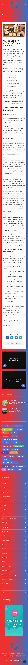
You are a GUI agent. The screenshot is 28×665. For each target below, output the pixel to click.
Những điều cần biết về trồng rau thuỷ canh (17, 403)
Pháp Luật (15, 449)
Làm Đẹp (6, 442)
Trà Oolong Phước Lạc (9, 103)
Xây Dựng (11, 469)
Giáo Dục (6, 436)
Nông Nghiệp (18, 446)
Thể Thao (20, 456)
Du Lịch (5, 432)
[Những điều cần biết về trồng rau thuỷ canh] (5, 403)
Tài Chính (6, 466)
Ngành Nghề (7, 446)
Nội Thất (5, 449)
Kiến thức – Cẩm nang (9, 518)
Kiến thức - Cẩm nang (10, 439)
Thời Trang (6, 459)
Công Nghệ (18, 429)
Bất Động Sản (16, 426)
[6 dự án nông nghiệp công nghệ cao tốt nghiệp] (5, 411)
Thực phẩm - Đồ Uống (10, 463)
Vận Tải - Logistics (18, 466)
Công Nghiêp (7, 429)
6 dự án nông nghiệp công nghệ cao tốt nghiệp (16, 410)
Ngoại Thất (15, 442)
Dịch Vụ (13, 432)
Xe (4, 469)
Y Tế (19, 469)
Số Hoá (5, 453)
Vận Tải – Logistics (7, 579)
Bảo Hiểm (6, 426)
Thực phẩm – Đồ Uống (9, 575)
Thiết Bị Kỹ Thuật (8, 456)
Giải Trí (14, 436)
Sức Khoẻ (14, 453)
